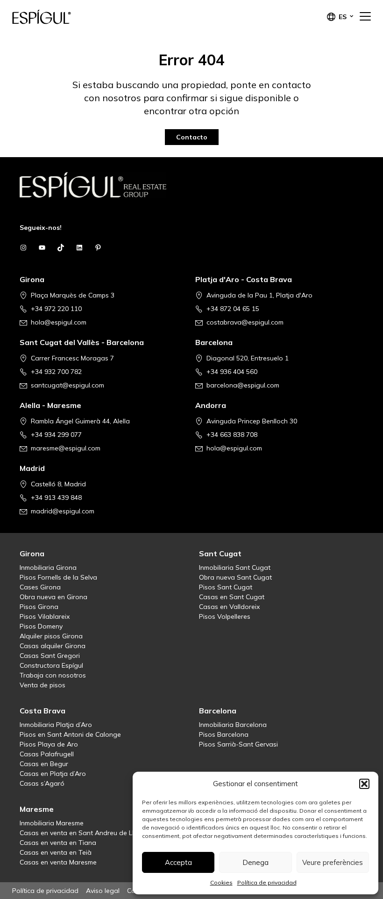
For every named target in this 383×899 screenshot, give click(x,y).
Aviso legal (103, 890)
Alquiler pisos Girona (51, 636)
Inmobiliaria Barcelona (233, 724)
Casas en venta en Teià (56, 852)
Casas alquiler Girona (52, 646)
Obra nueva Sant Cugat (235, 577)
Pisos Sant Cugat (225, 587)
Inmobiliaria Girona (48, 567)
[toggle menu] (365, 16)
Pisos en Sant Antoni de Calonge (70, 734)
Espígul (59, 16)
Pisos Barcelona (223, 734)
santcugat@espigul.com (67, 385)
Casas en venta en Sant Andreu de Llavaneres (91, 833)
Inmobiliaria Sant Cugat (234, 567)
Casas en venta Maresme (58, 862)
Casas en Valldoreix (229, 606)
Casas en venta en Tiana (58, 842)
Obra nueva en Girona (53, 597)
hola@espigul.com (58, 322)
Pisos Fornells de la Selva (58, 577)
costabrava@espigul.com (245, 322)
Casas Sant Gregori (50, 655)
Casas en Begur (44, 764)
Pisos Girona (39, 606)
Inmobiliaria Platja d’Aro (56, 724)
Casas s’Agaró (42, 783)
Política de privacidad (267, 882)
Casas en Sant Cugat (231, 597)
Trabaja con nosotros (53, 675)
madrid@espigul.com (62, 511)
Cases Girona (40, 587)
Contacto (191, 137)
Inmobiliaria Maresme (52, 823)
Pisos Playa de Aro (49, 744)
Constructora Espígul (51, 665)
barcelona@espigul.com (242, 385)
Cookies (221, 882)
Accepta (178, 862)
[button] (364, 783)
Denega (255, 862)
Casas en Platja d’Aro (53, 773)
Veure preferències (332, 862)
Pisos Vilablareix (45, 616)
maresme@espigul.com (65, 448)
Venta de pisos (42, 685)
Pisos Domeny (41, 626)
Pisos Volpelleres (224, 616)
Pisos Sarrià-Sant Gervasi (238, 744)
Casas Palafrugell (47, 754)
